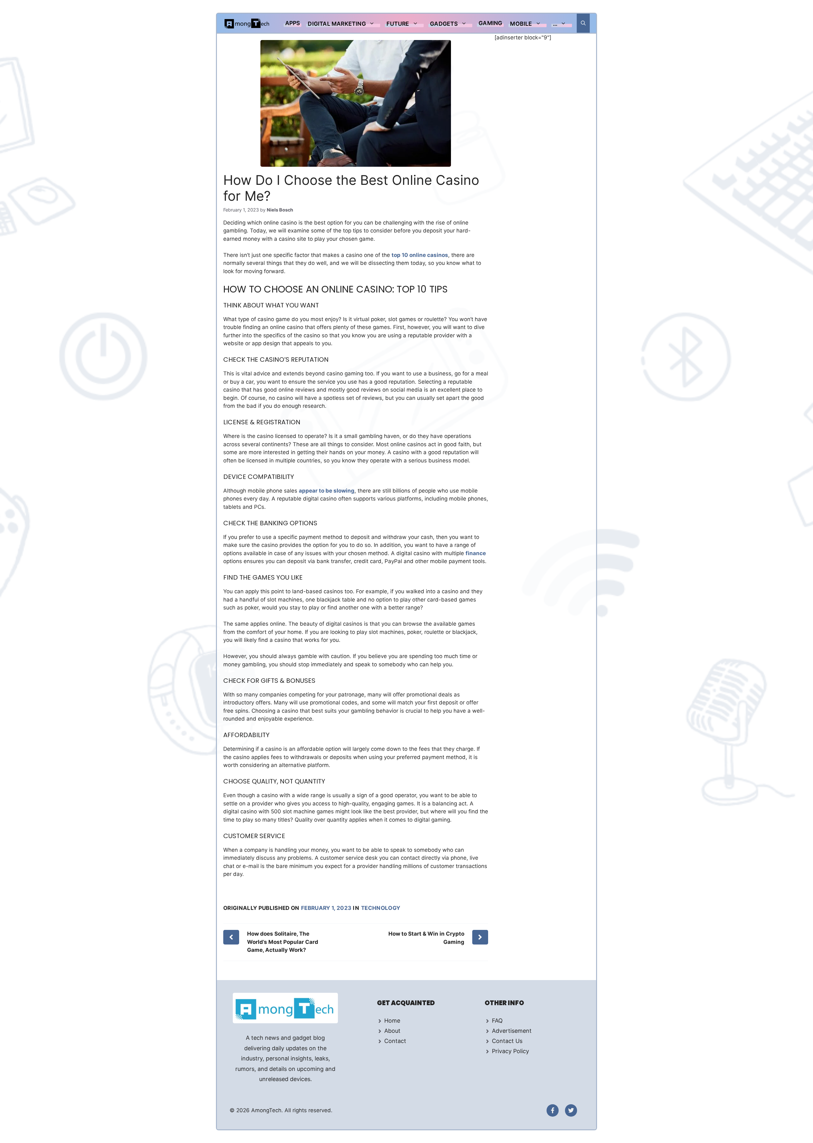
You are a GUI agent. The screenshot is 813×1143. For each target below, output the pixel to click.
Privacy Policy (510, 1051)
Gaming (490, 23)
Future (397, 23)
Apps (292, 23)
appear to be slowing (326, 490)
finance (476, 553)
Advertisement (512, 1030)
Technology (380, 908)
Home (392, 1020)
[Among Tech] (247, 23)
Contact (395, 1041)
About (392, 1030)
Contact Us (507, 1041)
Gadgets (444, 23)
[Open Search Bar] (583, 23)
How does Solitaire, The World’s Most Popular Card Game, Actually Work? (282, 942)
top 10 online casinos (420, 255)
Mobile (521, 23)
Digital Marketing (337, 23)
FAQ (497, 1020)
